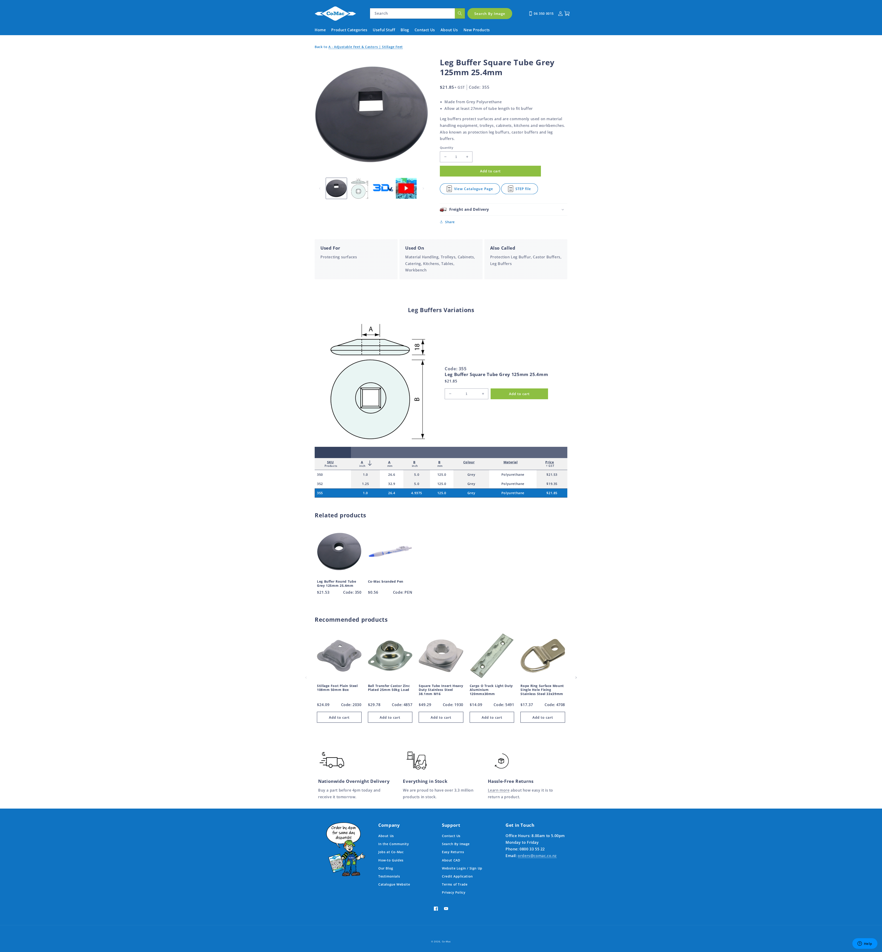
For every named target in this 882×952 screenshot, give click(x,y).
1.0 (365, 474)
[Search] (460, 13)
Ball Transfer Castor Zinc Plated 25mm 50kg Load (389, 688)
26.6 (391, 474)
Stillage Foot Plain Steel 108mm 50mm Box (337, 688)
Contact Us (451, 836)
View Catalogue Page (473, 190)
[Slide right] (423, 188)
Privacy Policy (453, 892)
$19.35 (551, 484)
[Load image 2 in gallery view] (359, 188)
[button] (503, 209)
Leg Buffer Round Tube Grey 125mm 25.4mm (336, 583)
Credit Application (457, 876)
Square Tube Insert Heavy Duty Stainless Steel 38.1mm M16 (441, 690)
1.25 (365, 484)
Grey (471, 474)
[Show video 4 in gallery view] (406, 188)
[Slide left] (320, 188)
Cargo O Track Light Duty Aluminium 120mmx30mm (491, 690)
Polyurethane (512, 474)
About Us (386, 836)
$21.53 (551, 474)
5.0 (416, 474)
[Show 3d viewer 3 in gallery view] (383, 188)
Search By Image (456, 844)
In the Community (393, 844)
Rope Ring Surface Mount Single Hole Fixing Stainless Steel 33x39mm (542, 690)
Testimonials (389, 876)
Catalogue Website (394, 884)
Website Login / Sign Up (462, 868)
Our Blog (385, 868)
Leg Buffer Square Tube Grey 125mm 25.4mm (496, 374)
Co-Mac (446, 941)
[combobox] (417, 13)
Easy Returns (453, 852)
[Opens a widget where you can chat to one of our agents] (864, 944)
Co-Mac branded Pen (385, 581)
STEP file (524, 190)
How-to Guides (391, 860)
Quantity (446, 147)
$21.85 (551, 493)
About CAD (451, 860)
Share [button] (450, 222)
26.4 (391, 493)
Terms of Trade (454, 884)
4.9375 (416, 493)
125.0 (441, 474)
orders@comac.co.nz (537, 855)
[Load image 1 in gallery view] (336, 188)
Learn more (499, 790)
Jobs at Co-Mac (391, 852)
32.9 (391, 484)
